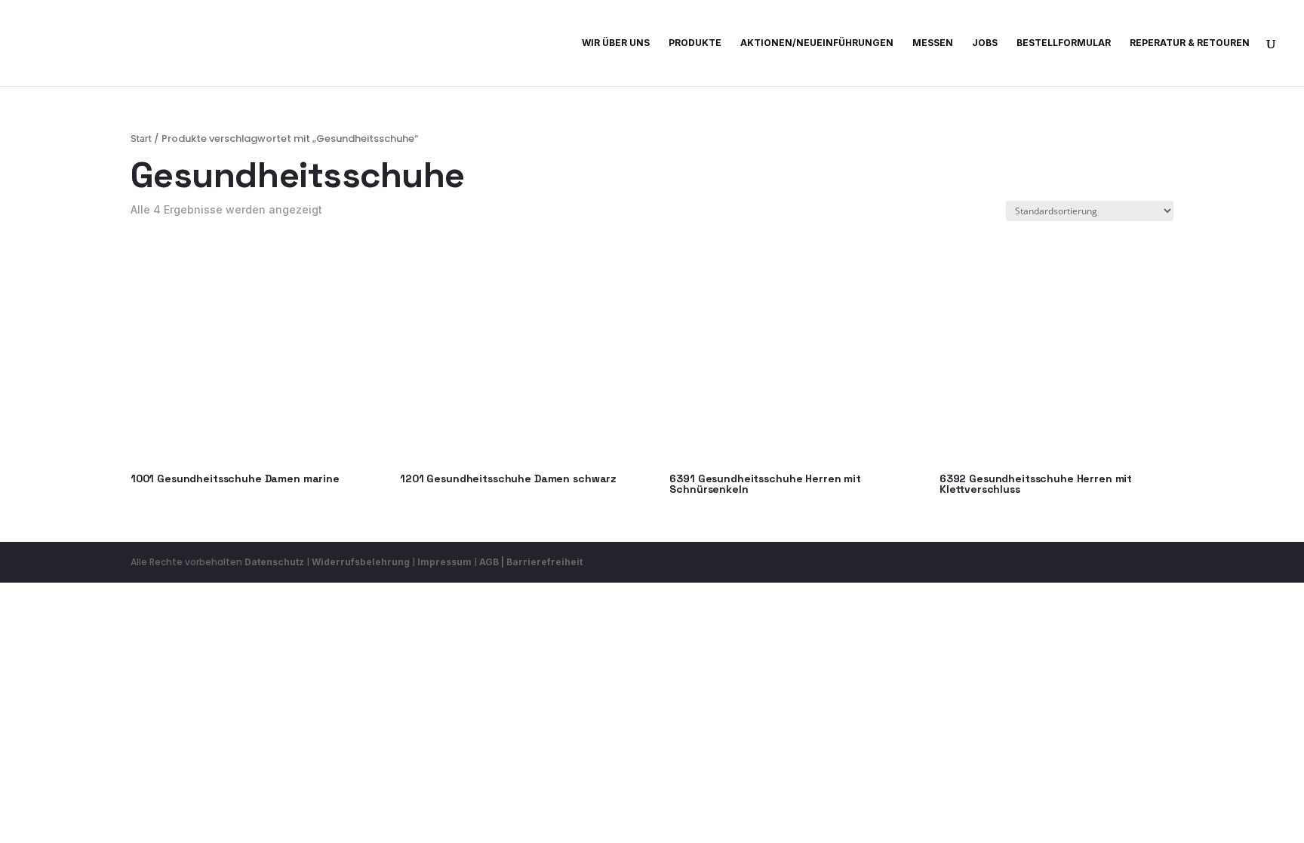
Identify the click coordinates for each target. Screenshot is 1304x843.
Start (141, 138)
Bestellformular (1063, 43)
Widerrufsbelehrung (362, 562)
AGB (489, 562)
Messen (932, 43)
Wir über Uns (616, 43)
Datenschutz (274, 562)
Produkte (695, 43)
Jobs (985, 43)
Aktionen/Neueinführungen (816, 43)
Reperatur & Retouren (1190, 43)
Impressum (444, 562)
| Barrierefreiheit (542, 562)
